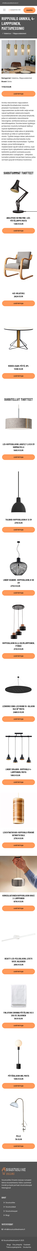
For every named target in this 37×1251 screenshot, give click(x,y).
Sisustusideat (10, 1207)
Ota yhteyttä (17, 1244)
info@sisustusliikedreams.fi (10, 3)
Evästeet (27, 1244)
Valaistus (7, 33)
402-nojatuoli (18, 293)
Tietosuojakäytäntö (13, 1247)
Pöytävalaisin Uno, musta (18, 1075)
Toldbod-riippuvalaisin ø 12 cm (18, 519)
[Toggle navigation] (4, 10)
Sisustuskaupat (11, 1211)
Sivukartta (27, 1247)
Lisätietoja (18, 94)
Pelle (18, 1136)
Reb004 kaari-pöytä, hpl (18, 366)
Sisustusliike (10, 1202)
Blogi (7, 1215)
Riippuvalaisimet (19, 33)
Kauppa (29, 10)
